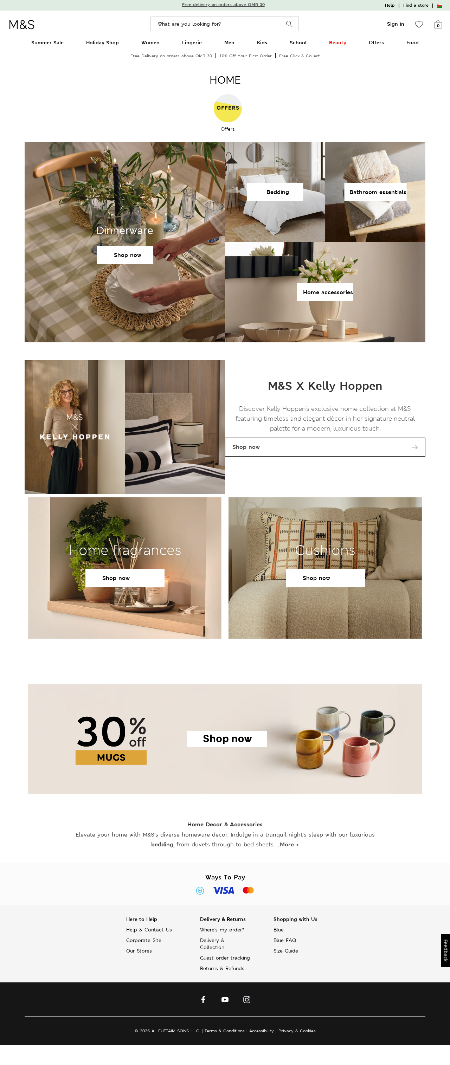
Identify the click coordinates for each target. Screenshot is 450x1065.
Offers (376, 42)
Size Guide (286, 951)
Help (390, 5)
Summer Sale (47, 42)
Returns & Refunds (222, 968)
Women (150, 42)
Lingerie (192, 42)
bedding (162, 844)
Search (289, 24)
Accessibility (261, 1030)
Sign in (395, 24)
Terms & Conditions (225, 1030)
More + (289, 844)
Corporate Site (143, 940)
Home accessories (328, 292)
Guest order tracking (225, 958)
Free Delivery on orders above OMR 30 (171, 55)
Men (229, 42)
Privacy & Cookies (297, 1030)
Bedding (277, 192)
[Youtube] (225, 1001)
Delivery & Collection (212, 943)
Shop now (127, 255)
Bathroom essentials (377, 192)
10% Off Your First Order (245, 55)
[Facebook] (203, 1001)
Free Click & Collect (299, 55)
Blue (279, 930)
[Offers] (228, 107)
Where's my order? (222, 930)
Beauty (337, 42)
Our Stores (139, 951)
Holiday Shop (102, 42)
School (298, 42)
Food (412, 42)
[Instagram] (247, 1001)
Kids (262, 42)
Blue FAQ (285, 940)
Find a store (416, 5)
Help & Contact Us (149, 930)
